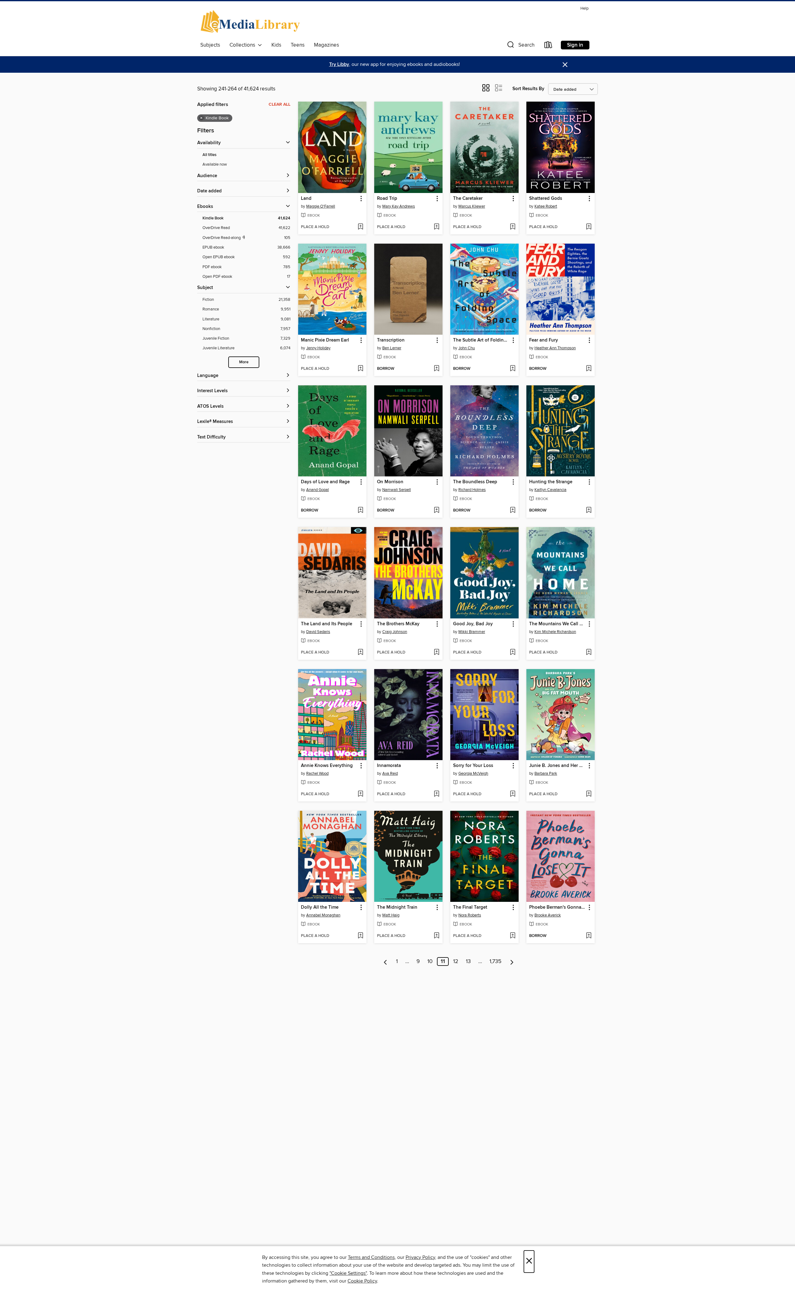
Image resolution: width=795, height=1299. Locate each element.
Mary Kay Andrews (398, 206)
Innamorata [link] (389, 766)
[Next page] (512, 961)
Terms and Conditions (371, 1257)
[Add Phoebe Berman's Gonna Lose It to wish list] (589, 936)
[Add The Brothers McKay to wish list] (436, 653)
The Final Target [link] (470, 907)
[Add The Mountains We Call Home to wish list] (589, 653)
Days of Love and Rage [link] (325, 482)
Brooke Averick (547, 915)
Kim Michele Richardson (555, 631)
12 (455, 961)
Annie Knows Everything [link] (327, 766)
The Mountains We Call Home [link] (557, 624)
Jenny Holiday (318, 348)
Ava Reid (390, 773)
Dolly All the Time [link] (319, 907)
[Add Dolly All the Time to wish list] (360, 936)
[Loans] (548, 46)
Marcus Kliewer (471, 206)
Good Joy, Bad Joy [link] (473, 624)
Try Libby (339, 64)
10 (430, 961)
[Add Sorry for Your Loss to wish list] (512, 794)
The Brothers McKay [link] (398, 624)
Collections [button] (243, 45)
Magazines (326, 45)
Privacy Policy (420, 1257)
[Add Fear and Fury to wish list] (589, 369)
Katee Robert (545, 206)
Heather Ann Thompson (555, 348)
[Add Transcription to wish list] (436, 369)
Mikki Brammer (471, 631)
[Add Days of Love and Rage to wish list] (360, 511)
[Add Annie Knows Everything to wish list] (360, 794)
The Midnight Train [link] (397, 907)
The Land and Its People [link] (326, 624)
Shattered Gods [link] (545, 198)
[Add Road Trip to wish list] (436, 227)
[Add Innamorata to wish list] (436, 794)
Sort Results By (528, 89)
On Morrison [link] (390, 482)
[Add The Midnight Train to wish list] (436, 936)
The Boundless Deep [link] (475, 482)
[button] (520, 46)
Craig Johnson (394, 631)
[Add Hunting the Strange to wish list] (589, 511)
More (243, 362)
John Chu (466, 348)
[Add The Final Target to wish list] (512, 936)
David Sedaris (318, 631)
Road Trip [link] (387, 198)
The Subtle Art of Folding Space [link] (481, 340)
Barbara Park (545, 773)
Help (584, 8)
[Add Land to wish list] (360, 227)
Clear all (279, 104)
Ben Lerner (391, 348)
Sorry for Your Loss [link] (473, 766)
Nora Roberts (469, 915)
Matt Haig (390, 915)
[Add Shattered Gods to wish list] (589, 227)
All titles (209, 155)
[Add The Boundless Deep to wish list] (512, 511)
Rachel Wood (317, 773)
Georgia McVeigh (473, 773)
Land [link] (306, 198)
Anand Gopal (317, 489)
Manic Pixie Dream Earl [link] (325, 340)
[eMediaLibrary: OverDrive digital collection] (251, 21)
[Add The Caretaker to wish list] (512, 227)
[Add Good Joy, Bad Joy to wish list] (512, 653)
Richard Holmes (472, 489)
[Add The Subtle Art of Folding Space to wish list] (512, 369)
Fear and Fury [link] (543, 340)
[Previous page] (385, 961)
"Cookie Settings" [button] (348, 1273)
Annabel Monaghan (323, 915)
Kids (276, 45)
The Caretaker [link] (468, 198)
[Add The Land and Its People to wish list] (360, 653)
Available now (214, 164)
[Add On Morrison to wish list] (436, 511)
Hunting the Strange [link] (550, 482)
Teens (298, 45)
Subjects (210, 45)
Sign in (575, 45)
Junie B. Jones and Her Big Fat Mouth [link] (557, 766)
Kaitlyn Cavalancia (550, 489)
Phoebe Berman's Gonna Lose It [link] (557, 907)
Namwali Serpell (396, 489)
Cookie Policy (362, 1281)
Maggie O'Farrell (320, 206)
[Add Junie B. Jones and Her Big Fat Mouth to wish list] (589, 794)
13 (468, 961)
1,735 (495, 961)
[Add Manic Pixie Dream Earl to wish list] (360, 369)
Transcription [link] (391, 340)
